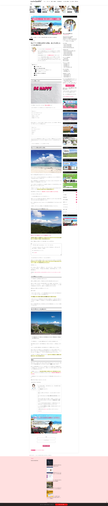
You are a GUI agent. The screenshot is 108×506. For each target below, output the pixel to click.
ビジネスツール (65, 204)
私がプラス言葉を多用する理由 (39, 68)
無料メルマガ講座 (53, 1)
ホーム (45, 1)
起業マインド (31, 39)
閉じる (36, 64)
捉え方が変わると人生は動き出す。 (40, 73)
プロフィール (48, 1)
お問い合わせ (76, 1)
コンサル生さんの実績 (66, 1)
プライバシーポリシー (58, 502)
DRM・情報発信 (65, 199)
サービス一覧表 (72, 1)
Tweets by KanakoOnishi (34, 460)
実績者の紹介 (65, 197)
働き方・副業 (65, 209)
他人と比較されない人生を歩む (68, 96)
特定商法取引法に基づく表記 (51, 502)
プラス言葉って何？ (38, 66)
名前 (46, 436)
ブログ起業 (64, 194)
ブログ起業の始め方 (59, 1)
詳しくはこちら (61, 504)
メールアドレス (46, 440)
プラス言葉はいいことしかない (40, 71)
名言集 (35, 252)
